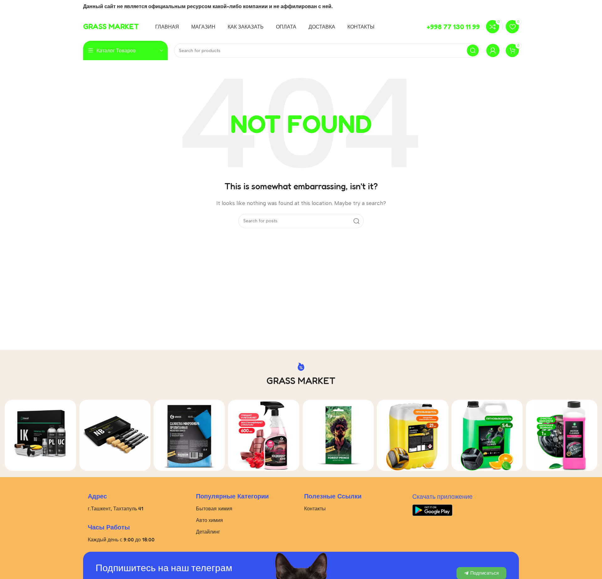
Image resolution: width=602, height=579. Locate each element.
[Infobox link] (111, 26)
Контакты (315, 508)
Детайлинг (208, 532)
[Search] (473, 50)
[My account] (493, 50)
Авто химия (209, 520)
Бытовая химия (214, 508)
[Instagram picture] (40, 435)
